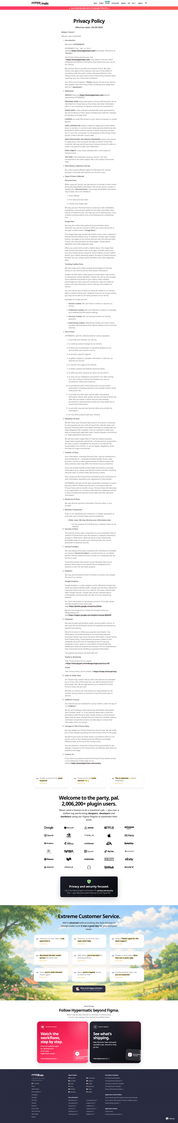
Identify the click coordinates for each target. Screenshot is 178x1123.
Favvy (71, 1086)
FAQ (129, 3)
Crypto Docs (71, 1106)
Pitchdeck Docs (72, 1111)
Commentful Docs (91, 1100)
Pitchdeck (72, 1089)
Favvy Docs (71, 1108)
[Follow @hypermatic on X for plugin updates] (146, 3)
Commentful (91, 1078)
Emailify (90, 1083)
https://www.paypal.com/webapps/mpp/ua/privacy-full (87, 663)
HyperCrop (91, 1086)
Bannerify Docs (72, 1100)
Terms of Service (36, 1111)
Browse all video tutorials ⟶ (112, 1103)
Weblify (90, 1092)
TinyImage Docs (72, 1114)
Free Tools (34, 1100)
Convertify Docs (72, 1103)
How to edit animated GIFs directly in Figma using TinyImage (121, 1097)
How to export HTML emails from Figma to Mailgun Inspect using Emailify (124, 1100)
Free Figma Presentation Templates (114, 1083)
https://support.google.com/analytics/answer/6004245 (90, 615)
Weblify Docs (89, 1114)
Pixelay (90, 1089)
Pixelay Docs (89, 1111)
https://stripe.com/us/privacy (105, 671)
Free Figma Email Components (113, 1081)
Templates (34, 1097)
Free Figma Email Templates (112, 1078)
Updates (123, 3)
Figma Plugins (35, 1089)
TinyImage (73, 1092)
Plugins (101, 3)
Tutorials (34, 1103)
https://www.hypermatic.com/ (83, 51)
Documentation (36, 1092)
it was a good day (90, 925)
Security (34, 1105)
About (95, 3)
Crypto (72, 1083)
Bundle (107, 3)
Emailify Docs (89, 1106)
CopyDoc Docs (90, 1103)
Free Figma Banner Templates (113, 1086)
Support (140, 3)
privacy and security (105, 890)
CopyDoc (90, 1081)
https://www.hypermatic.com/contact (86, 763)
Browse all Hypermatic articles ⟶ (114, 1114)
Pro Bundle (36, 1083)
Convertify (73, 1081)
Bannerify (72, 1078)
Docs (133, 3)
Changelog (34, 1094)
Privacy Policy (35, 1108)
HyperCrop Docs (90, 1108)
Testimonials (115, 3)
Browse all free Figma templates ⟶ (114, 1089)
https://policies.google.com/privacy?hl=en (85, 606)
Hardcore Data (109, 1111)
